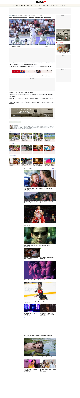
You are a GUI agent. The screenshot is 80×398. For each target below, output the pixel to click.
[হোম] (13, 5)
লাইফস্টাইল (34, 5)
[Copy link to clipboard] (54, 46)
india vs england (12, 121)
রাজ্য (19, 5)
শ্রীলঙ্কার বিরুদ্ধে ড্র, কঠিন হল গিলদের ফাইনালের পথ (26, 140)
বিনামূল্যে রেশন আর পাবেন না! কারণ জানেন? (49, 152)
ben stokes (18, 121)
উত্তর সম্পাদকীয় (49, 5)
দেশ (22, 5)
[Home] (40, 2)
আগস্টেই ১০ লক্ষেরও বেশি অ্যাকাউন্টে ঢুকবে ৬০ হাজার (14, 152)
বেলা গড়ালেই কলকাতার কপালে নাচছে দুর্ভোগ (26, 165)
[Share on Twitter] (50, 46)
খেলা (31, 5)
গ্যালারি (54, 5)
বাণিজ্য (39, 5)
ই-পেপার (63, 5)
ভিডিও (57, 5)
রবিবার (60, 5)
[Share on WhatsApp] (52, 46)
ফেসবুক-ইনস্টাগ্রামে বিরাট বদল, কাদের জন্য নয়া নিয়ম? (49, 165)
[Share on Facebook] (49, 46)
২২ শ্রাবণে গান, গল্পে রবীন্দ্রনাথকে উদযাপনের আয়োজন (37, 153)
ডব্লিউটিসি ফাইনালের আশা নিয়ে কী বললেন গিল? (14, 140)
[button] (36, 5)
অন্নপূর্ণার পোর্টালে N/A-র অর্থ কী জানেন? (14, 165)
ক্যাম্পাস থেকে (43, 5)
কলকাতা (16, 5)
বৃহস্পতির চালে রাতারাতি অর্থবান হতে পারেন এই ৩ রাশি (37, 165)
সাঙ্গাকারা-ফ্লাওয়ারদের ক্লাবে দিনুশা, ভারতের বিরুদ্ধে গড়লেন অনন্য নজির (38, 140)
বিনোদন (28, 5)
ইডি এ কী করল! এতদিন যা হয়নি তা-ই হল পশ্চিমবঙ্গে (26, 152)
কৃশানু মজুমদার (13, 46)
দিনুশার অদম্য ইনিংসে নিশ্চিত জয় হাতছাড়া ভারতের (49, 140)
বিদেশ (25, 5)
